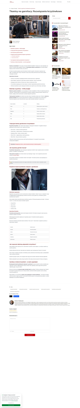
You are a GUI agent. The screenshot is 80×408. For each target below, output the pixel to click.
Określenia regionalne (15, 56)
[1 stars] (10, 310)
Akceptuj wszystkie (11, 405)
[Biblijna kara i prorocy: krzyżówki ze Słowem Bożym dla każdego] (66, 71)
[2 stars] (11, 310)
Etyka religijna (53, 1)
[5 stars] (16, 310)
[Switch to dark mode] (70, 2)
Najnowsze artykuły (25, 1)
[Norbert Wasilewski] (10, 42)
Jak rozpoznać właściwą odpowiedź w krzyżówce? (20, 60)
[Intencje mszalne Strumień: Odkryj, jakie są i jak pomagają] (55, 40)
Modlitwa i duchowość (46, 1)
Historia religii (31, 1)
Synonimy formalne (15, 57)
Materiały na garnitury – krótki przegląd (18, 48)
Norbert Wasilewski (16, 41)
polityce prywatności (14, 400)
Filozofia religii (59, 1)
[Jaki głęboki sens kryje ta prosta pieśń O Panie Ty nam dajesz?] (55, 59)
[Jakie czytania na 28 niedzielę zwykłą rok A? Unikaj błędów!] (55, 52)
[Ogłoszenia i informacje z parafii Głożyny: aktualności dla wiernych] (55, 28)
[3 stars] (13, 310)
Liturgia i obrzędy (38, 1)
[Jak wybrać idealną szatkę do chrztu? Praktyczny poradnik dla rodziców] (66, 83)
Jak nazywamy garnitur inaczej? (17, 52)
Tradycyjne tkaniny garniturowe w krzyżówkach (19, 50)
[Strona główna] (9, 8)
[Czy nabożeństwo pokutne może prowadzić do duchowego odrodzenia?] (55, 34)
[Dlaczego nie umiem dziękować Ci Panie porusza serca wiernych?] (55, 46)
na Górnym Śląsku (16, 155)
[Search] (68, 1)
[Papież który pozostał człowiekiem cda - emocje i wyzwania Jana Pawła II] (56, 71)
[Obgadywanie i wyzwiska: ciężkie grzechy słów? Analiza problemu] (56, 83)
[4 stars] (14, 310)
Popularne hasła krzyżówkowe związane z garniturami (20, 54)
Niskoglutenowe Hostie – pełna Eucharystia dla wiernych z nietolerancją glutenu (28, 144)
